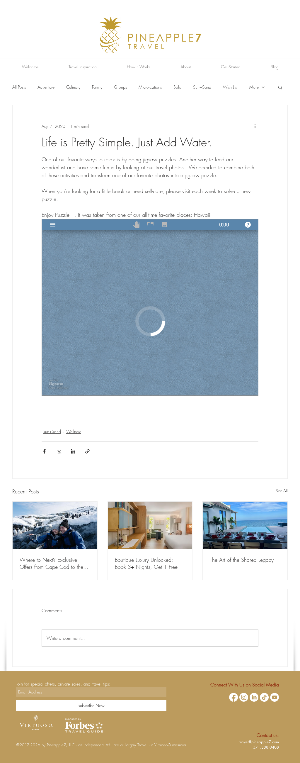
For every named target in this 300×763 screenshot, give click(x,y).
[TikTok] (264, 697)
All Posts (19, 87)
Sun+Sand (202, 87)
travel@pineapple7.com (259, 742)
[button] (280, 87)
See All (282, 490)
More (254, 87)
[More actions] (254, 126)
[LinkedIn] (254, 697)
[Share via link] (87, 451)
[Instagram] (243, 697)
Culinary (73, 87)
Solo (177, 87)
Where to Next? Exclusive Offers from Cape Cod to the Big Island (51, 563)
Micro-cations (150, 87)
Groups (120, 87)
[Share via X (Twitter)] (59, 451)
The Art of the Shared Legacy (242, 559)
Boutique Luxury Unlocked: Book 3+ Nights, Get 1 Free (146, 563)
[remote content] (150, 308)
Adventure (46, 87)
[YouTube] (274, 697)
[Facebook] (233, 697)
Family (97, 87)
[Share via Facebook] (44, 451)
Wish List (230, 87)
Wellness (73, 431)
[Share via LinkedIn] (73, 451)
